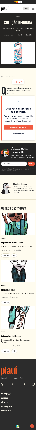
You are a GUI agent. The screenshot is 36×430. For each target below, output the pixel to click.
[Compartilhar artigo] (20, 82)
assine (31, 164)
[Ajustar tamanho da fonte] (15, 82)
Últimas (4, 402)
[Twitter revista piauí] (12, 384)
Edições (4, 397)
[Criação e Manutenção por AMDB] (18, 426)
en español (18, 378)
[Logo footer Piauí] (18, 370)
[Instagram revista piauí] (33, 384)
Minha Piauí (6, 406)
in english (5, 378)
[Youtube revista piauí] (23, 384)
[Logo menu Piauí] (5, 9)
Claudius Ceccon (20, 184)
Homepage (6, 393)
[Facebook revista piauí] (2, 384)
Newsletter (6, 410)
